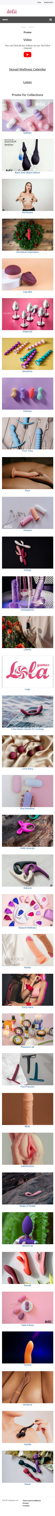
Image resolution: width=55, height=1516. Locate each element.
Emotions (27, 371)
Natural (27, 888)
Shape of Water (27, 1206)
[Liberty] (27, 632)
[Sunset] (27, 1268)
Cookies (26, 1506)
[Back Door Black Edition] (27, 155)
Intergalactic (27, 609)
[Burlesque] (27, 195)
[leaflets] (27, 115)
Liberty (27, 649)
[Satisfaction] (27, 1149)
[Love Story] (27, 751)
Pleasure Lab (27, 1047)
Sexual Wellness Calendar (27, 69)
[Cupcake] (27, 274)
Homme (28, 530)
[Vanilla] (27, 1427)
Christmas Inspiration (27, 252)
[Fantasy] (27, 393)
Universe (27, 1404)
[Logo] (27, 672)
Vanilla (27, 1444)
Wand (27, 1484)
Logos (27, 82)
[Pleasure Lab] (27, 1029)
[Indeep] (27, 552)
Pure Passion (27, 1086)
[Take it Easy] (27, 1308)
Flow (27, 490)
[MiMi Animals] (27, 831)
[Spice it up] (27, 1228)
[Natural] (27, 870)
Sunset (27, 1285)
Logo (27, 689)
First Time (27, 450)
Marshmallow (27, 808)
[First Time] (27, 433)
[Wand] (27, 1467)
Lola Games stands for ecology (27, 729)
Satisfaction (27, 1166)
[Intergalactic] (27, 592)
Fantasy (27, 411)
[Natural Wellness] (27, 910)
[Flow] (27, 473)
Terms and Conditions (32, 1500)
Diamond (27, 331)
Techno (27, 1365)
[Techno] (27, 1347)
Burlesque (27, 212)
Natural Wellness (28, 927)
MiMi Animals (27, 848)
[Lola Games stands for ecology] (27, 711)
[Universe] (27, 1387)
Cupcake (27, 291)
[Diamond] (27, 314)
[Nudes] (27, 950)
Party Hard (27, 1007)
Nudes (27, 967)
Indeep (27, 570)
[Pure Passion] (27, 1069)
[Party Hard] (27, 990)
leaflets (27, 132)
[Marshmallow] (27, 791)
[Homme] (27, 513)
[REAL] (27, 1109)
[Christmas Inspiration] (27, 235)
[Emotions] (27, 354)
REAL (27, 1126)
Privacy (26, 1503)
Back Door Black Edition (27, 172)
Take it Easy (27, 1325)
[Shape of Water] (27, 1188)
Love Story (27, 768)
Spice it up (27, 1245)
